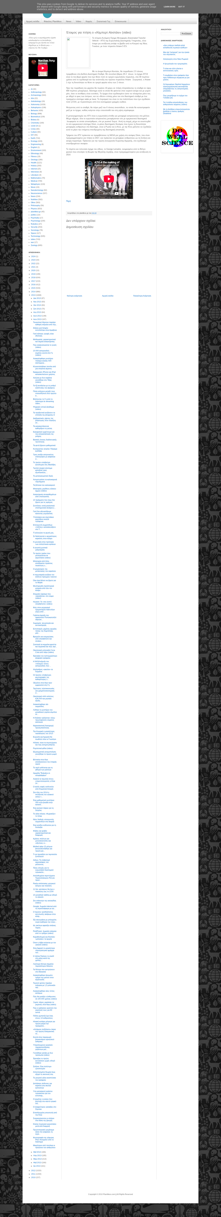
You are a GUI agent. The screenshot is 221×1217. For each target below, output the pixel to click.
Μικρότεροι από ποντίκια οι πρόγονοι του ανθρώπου (44, 1146)
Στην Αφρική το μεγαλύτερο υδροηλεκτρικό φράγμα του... (44, 950)
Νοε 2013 (37, 302)
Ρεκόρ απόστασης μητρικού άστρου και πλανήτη (44, 884)
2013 (33, 295)
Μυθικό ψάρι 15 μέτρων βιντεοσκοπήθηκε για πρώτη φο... (42, 849)
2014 (33, 292)
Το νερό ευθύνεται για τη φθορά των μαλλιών (43, 769)
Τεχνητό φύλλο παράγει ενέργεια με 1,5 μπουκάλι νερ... (44, 985)
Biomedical (35, 117)
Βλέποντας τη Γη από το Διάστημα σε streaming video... (43, 401)
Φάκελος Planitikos (52, 21)
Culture (34, 132)
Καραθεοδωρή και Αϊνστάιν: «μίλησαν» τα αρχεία (44, 938)
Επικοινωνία (120, 21)
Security (34, 227)
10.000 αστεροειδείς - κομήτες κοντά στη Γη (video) (43, 353)
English (34, 147)
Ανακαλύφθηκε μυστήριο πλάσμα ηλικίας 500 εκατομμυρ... (43, 361)
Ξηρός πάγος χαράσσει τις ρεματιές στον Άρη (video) (44, 1003)
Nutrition (34, 199)
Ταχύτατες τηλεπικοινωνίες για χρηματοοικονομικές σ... (44, 691)
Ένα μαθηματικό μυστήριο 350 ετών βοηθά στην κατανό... (43, 802)
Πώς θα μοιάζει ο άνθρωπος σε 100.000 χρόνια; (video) (45, 998)
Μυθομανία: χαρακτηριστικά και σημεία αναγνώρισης (44, 340)
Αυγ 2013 (37, 312)
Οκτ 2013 (37, 305)
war (32, 242)
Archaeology (36, 95)
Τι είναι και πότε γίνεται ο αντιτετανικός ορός (173, 70)
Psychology (35, 221)
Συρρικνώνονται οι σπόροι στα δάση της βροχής (43, 1119)
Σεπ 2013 (37, 309)
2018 (33, 277)
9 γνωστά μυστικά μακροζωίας (40, 549)
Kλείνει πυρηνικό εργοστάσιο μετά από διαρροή (44, 1125)
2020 (33, 270)
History (34, 166)
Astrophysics (36, 107)
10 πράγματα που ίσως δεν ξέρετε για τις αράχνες (44, 501)
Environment (36, 150)
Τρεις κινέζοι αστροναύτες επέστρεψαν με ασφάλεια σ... (44, 457)
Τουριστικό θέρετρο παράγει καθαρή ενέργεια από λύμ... (45, 323)
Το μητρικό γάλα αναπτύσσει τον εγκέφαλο (44, 1079)
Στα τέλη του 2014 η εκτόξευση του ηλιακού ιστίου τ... (43, 794)
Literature (35, 175)
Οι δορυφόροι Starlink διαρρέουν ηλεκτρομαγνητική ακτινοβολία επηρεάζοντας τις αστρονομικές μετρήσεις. (176, 87)
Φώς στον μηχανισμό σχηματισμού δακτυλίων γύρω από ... (44, 609)
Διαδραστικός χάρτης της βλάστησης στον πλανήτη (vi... (44, 420)
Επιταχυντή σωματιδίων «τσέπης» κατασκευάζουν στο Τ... (44, 527)
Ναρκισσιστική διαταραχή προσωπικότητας (43, 727)
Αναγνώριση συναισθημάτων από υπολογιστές (44, 495)
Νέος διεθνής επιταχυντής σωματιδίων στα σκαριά (43, 820)
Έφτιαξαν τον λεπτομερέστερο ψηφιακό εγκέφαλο (45, 657)
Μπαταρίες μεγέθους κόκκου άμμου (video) (44, 490)
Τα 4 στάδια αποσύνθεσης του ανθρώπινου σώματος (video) (175, 103)
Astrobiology (36, 101)
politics (34, 215)
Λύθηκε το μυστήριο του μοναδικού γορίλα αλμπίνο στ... (45, 712)
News (68, 21)
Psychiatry (35, 218)
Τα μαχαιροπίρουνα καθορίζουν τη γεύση (42, 427)
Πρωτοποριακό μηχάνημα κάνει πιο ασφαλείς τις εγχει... (43, 1132)
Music (33, 187)
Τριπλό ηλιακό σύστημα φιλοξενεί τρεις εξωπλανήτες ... (42, 470)
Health (33, 163)
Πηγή (68, 201)
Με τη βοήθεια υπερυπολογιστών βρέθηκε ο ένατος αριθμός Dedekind (176, 111)
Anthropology (36, 92)
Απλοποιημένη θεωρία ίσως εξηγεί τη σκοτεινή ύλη (44, 1073)
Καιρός (89, 21)
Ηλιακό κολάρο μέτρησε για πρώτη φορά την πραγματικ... (44, 1024)
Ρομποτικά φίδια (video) (43, 748)
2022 (33, 263)
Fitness (34, 156)
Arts (32, 98)
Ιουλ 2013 (37, 316)
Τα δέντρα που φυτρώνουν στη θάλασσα (44, 970)
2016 (33, 285)
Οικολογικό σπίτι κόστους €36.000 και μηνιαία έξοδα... (43, 698)
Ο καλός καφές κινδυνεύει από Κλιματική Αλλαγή (43, 788)
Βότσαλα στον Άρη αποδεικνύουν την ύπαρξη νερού (45, 762)
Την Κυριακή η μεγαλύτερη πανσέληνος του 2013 (43, 732)
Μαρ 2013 (37, 1159)
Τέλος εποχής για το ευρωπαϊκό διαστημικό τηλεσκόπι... (43, 870)
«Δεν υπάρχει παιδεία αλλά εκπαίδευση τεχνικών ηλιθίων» (175, 46)
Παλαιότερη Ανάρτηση (142, 296)
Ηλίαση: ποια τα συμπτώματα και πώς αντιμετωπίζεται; (45, 744)
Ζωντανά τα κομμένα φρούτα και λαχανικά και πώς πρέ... (45, 645)
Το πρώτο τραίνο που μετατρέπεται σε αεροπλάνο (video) (42, 555)
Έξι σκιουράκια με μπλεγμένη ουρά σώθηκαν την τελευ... (45, 921)
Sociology (35, 230)
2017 (33, 281)
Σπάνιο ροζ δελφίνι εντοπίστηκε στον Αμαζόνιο (45, 329)
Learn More (169, 7)
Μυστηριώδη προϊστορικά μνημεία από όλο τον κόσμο (43, 588)
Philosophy (35, 205)
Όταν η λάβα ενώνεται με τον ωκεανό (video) (44, 944)
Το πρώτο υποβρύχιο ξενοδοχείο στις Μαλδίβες (44, 463)
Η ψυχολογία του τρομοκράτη (175, 64)
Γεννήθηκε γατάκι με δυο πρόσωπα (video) (43, 1054)
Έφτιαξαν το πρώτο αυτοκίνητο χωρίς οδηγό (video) (44, 1060)
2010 (33, 1177)
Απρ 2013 (37, 1155)
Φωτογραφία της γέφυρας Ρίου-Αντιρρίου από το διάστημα (43, 1140)
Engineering (36, 144)
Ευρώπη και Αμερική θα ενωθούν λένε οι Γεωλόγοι (44, 738)
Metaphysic (35, 184)
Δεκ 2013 (37, 298)
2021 (33, 267)
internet (34, 169)
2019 (33, 274)
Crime (33, 129)
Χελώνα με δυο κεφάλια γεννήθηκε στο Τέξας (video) (42, 380)
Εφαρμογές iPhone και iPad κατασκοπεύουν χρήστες (44, 373)
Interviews (35, 172)
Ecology (34, 141)
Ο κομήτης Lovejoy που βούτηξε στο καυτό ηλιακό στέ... (44, 1101)
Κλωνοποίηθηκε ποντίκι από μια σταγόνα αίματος (44, 367)
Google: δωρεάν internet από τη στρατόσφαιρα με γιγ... (45, 907)
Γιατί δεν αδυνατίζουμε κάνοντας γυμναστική (42, 512)
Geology (34, 160)
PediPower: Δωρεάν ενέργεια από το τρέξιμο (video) (44, 932)
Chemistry (35, 123)
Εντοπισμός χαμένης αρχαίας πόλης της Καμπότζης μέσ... (45, 631)
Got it (181, 7)
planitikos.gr (36, 212)
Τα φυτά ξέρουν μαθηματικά (44, 445)
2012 (33, 1170)
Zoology (34, 245)
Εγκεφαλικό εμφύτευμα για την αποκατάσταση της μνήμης (43, 434)
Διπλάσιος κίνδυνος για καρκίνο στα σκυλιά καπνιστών (42, 1085)
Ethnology (35, 153)
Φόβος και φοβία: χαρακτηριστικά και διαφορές (42, 833)
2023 (33, 260)
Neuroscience (36, 193)
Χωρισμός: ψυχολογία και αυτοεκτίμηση (43, 624)
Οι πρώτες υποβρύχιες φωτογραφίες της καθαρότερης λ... (42, 677)
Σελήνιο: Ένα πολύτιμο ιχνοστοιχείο (42, 1067)
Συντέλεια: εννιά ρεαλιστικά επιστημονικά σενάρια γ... (44, 507)
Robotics (34, 224)
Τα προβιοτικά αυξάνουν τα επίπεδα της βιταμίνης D (44, 414)
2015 (33, 288)
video (33, 239)
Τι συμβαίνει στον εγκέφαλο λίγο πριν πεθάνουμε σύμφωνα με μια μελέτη (176, 77)
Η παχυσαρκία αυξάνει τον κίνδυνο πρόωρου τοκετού (45, 576)
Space (33, 233)
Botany (34, 120)
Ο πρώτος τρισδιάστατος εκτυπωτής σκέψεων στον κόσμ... (44, 914)
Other (33, 202)
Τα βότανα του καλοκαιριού (44, 485)
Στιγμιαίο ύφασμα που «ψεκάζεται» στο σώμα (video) (43, 596)
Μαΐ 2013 (37, 1152)
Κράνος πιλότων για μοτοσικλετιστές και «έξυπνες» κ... (42, 841)
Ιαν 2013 (37, 1166)
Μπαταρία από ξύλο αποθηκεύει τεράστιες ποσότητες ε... (43, 563)
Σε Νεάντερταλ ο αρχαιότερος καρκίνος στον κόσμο (45, 537)
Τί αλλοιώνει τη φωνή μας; (43, 533)
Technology (35, 236)
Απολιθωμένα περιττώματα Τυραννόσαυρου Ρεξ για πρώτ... (44, 878)
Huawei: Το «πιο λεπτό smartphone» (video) (42, 603)
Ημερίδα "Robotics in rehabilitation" (41, 774)
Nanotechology (37, 190)
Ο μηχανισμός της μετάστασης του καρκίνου (44, 570)
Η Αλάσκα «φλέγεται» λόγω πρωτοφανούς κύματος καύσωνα (44, 720)
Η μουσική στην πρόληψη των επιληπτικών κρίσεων (44, 543)
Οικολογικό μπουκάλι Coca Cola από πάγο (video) (44, 651)
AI (31, 89)
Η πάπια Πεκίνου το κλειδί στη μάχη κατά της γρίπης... (43, 958)
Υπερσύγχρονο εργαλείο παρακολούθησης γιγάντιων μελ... (43, 1047)
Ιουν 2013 (37, 319)
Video (78, 21)
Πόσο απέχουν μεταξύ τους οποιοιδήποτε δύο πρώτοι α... (44, 393)
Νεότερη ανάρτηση (74, 296)
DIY (32, 135)
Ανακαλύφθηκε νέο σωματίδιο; (40, 705)
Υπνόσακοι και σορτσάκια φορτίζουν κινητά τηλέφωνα (43, 519)
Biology (34, 114)
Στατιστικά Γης (103, 21)
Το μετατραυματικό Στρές (43, 476)
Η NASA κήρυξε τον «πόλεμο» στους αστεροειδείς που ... (42, 663)
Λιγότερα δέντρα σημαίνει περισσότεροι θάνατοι (43, 965)
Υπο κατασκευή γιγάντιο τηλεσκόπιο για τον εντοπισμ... (42, 1093)
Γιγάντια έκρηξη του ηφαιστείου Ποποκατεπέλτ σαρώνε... (44, 617)
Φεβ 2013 (37, 1163)
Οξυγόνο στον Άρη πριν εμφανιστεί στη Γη (42, 684)
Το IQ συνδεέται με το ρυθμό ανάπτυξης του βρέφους (44, 387)
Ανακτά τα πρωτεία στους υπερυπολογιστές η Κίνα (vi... (44, 781)
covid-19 (34, 126)
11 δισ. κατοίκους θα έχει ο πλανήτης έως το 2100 (43, 890)
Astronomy (35, 104)
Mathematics (36, 178)
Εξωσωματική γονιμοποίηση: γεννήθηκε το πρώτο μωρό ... (45, 754)
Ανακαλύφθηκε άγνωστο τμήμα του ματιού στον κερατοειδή (43, 977)
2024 (33, 256)
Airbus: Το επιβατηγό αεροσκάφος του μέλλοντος (41, 862)
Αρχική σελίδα (32, 21)
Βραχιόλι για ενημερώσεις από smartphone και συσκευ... (43, 639)
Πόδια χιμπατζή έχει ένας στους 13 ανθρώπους (43, 1017)
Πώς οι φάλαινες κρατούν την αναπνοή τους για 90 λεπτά (45, 1010)
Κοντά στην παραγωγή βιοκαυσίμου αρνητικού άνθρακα (43, 1039)
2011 (33, 1174)
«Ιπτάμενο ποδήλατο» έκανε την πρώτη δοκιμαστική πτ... (44, 1031)
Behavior (34, 110)
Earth (33, 138)
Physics (34, 209)
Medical (34, 181)
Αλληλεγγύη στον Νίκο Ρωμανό (175, 59)
